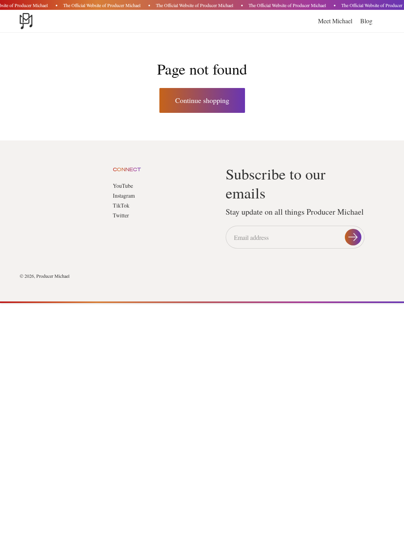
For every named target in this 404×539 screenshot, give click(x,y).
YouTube (123, 185)
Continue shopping (202, 100)
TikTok (121, 205)
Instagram (124, 195)
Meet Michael (335, 21)
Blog (366, 21)
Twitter (121, 215)
